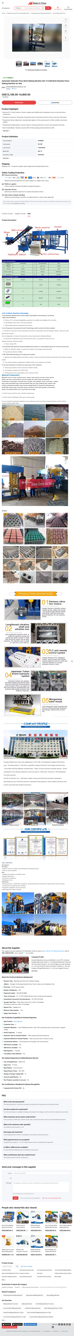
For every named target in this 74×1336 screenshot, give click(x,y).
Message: (9, 1183)
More (3, 1320)
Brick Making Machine (59, 13)
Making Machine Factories (10, 1304)
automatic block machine (44, 1276)
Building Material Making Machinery (41, 13)
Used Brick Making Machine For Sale (13, 1312)
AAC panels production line (44, 1270)
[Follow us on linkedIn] (53, 1327)
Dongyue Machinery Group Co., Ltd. (16, 86)
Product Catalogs (27, 1266)
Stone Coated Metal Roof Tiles (10, 1273)
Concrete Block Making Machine (63, 1270)
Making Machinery (27, 1304)
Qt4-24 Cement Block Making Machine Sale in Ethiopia (51, 1227)
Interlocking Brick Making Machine (12, 1295)
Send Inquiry (19, 102)
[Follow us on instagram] (64, 1324)
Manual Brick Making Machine (34, 1295)
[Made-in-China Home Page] (37, 3)
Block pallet (58, 1276)
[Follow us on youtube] (67, 1324)
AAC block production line (26, 1270)
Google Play (17, 1324)
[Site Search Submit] (48, 8)
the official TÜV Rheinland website (54, 951)
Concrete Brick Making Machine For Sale (14, 1317)
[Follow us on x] (62, 1324)
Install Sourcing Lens (10, 1327)
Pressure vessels (24, 1273)
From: (10, 1173)
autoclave (40, 1273)
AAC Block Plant (6, 1270)
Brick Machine (18, 1021)
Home (3, 13)
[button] (3, 3)
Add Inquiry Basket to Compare (37, 70)
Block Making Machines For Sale (53, 1308)
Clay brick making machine (9, 1276)
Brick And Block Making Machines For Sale (39, 1312)
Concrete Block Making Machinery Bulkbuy (41, 1317)
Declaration (56, 1331)
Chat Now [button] (56, 102)
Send (15, 1198)
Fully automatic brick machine (63, 1273)
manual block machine (25, 1276)
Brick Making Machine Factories (45, 1304)
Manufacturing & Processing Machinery (18, 13)
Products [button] (18, 8)
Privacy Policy (64, 1331)
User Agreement (47, 1331)
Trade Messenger (30, 1324)
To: (11, 1178)
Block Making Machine (53, 1295)
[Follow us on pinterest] (70, 1324)
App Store (6, 1324)
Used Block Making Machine (33, 1308)
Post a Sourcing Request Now (52, 1198)
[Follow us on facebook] (59, 1324)
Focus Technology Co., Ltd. (24, 1331)
